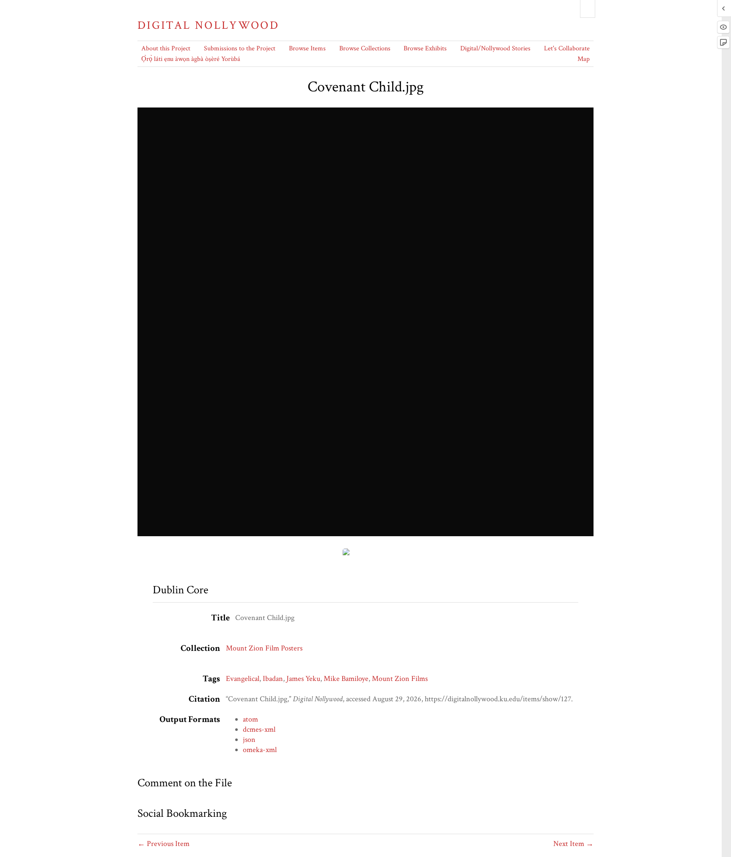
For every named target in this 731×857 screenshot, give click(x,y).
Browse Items (307, 48)
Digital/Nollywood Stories (495, 48)
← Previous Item (163, 844)
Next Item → (573, 844)
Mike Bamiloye (346, 678)
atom (250, 719)
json (249, 739)
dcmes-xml (259, 729)
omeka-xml (260, 750)
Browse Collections (364, 48)
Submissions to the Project (239, 48)
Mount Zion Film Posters (264, 648)
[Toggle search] (587, 9)
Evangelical (242, 678)
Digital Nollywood (208, 25)
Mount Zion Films (400, 678)
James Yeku (303, 678)
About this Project (165, 48)
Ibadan (273, 678)
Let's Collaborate (567, 48)
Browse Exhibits (425, 48)
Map (583, 59)
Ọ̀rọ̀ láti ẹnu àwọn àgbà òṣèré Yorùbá (190, 59)
